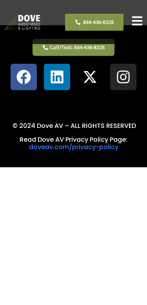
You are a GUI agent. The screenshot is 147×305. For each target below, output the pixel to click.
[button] (73, 102)
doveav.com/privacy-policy (73, 147)
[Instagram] (123, 77)
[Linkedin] (57, 77)
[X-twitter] (90, 77)
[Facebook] (24, 77)
